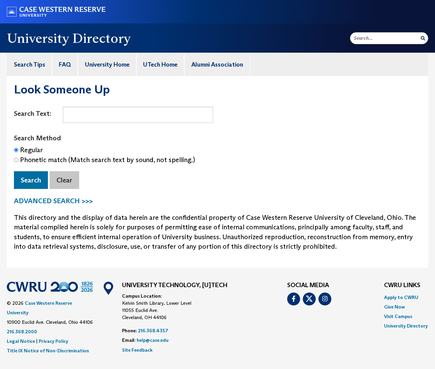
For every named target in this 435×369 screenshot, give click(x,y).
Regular (31, 150)
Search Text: (32, 113)
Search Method (37, 138)
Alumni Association (217, 64)
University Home (107, 64)
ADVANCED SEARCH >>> (53, 201)
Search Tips (29, 64)
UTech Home (160, 64)
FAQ (65, 64)
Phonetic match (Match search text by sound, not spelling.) (107, 160)
